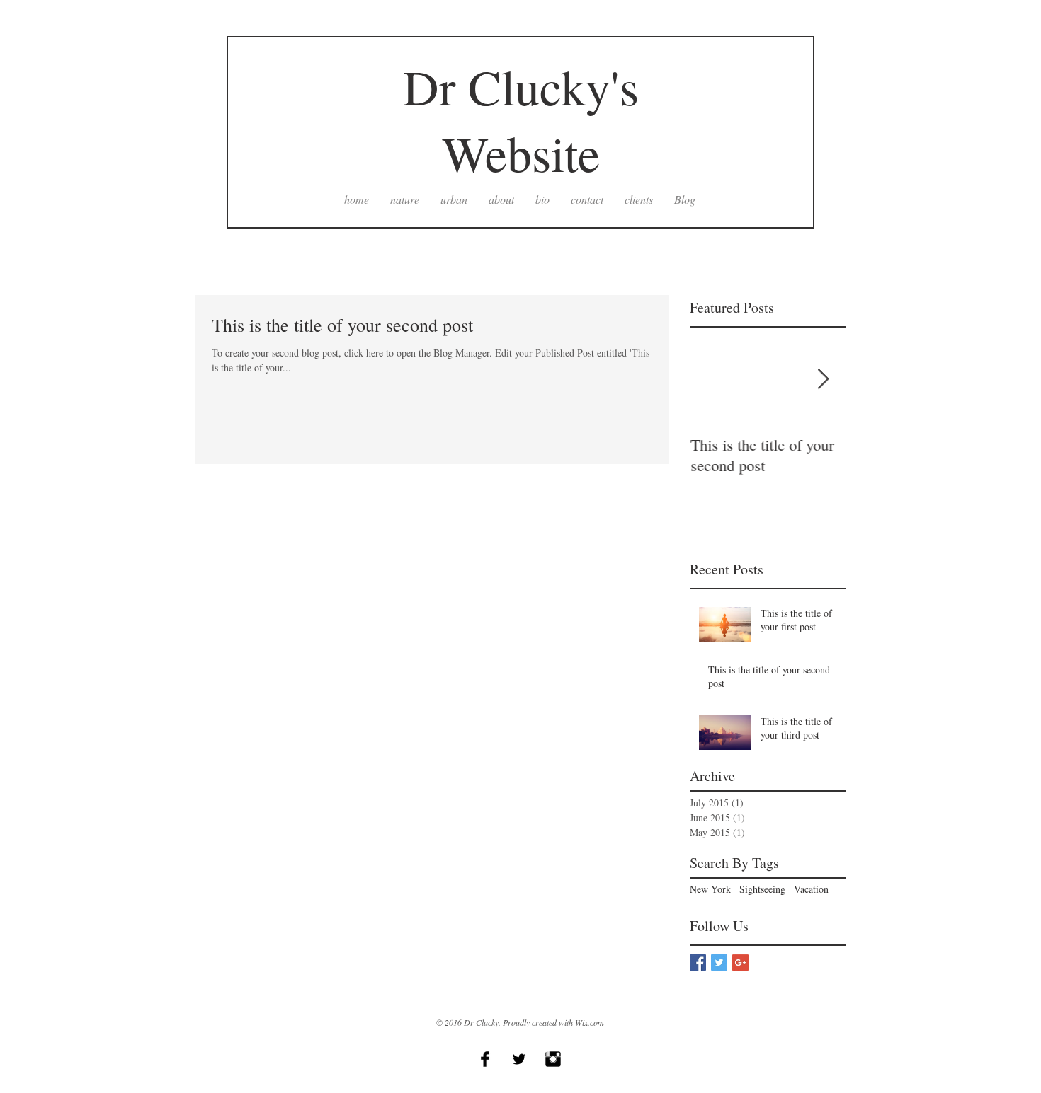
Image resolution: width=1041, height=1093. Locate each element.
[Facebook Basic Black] (485, 1059)
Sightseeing (762, 889)
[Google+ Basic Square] (740, 962)
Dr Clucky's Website (521, 119)
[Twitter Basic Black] (519, 1059)
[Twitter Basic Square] (719, 962)
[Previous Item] (712, 380)
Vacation (811, 889)
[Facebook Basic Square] (698, 962)
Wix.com (589, 1022)
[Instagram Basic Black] (553, 1059)
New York (710, 889)
